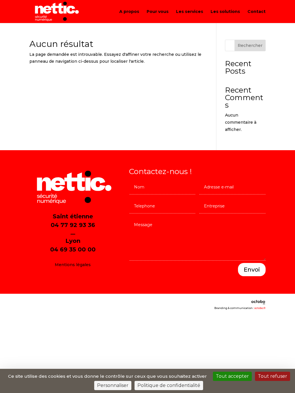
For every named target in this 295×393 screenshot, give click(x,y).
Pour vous (158, 11)
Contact (256, 11)
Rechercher (250, 45)
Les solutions (225, 11)
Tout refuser (272, 376)
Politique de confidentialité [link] (168, 385)
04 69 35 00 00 (73, 249)
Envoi (252, 269)
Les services (189, 11)
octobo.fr (260, 308)
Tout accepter (232, 376)
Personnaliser (112, 385)
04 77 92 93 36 (73, 225)
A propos (129, 11)
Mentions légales (73, 264)
